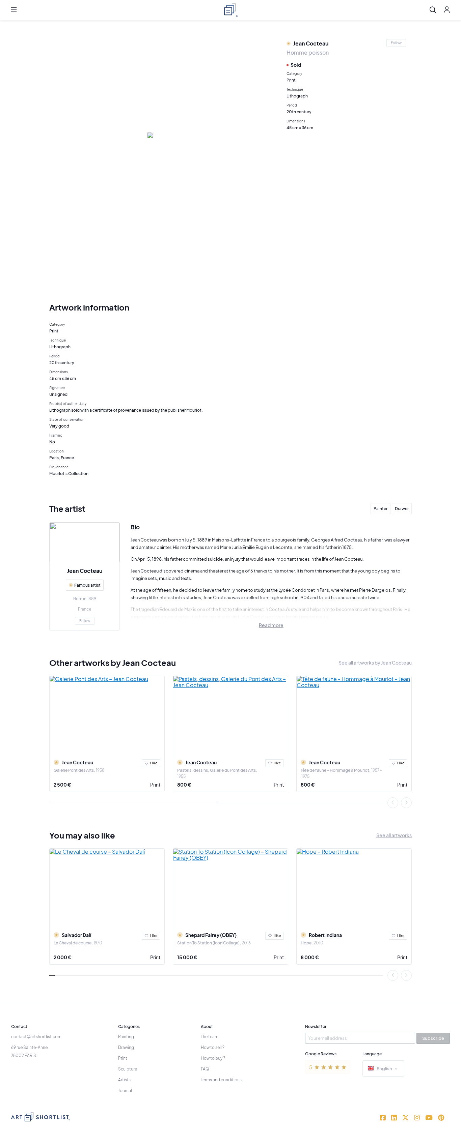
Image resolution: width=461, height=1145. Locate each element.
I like (153, 763)
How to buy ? (213, 1058)
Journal (125, 1090)
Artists (124, 1079)
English (384, 1068)
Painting (126, 1036)
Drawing (126, 1047)
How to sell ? (212, 1047)
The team (209, 1036)
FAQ (205, 1068)
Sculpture (127, 1068)
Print (155, 785)
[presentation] (392, 802)
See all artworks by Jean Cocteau (375, 662)
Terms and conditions (221, 1079)
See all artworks (394, 835)
